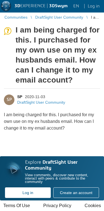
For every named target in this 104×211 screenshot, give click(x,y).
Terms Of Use (16, 205)
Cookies (93, 205)
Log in (27, 192)
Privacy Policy (57, 205)
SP (19, 97)
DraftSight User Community (41, 102)
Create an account (76, 192)
